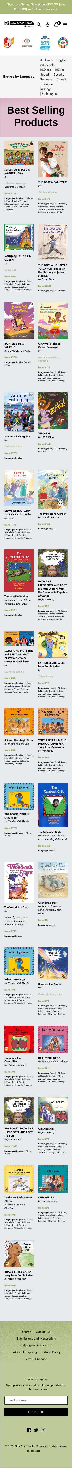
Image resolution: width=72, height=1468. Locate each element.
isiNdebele (47, 65)
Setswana (46, 79)
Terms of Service (36, 1359)
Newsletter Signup (36, 1379)
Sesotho (59, 74)
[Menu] (65, 24)
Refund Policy (51, 1352)
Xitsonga (46, 89)
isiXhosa (45, 69)
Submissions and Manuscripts (36, 1338)
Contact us (43, 1331)
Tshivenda (46, 84)
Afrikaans (46, 60)
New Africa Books (24, 1446)
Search (26, 1331)
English (61, 60)
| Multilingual (49, 93)
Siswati (61, 79)
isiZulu (59, 69)
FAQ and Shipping (24, 1352)
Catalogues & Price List (36, 1345)
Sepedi (45, 74)
